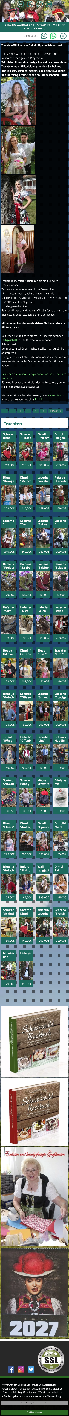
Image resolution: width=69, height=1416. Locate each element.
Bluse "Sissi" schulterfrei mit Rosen (43, 652)
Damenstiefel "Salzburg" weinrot (43, 566)
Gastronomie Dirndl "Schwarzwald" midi (25, 912)
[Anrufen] (39, 4)
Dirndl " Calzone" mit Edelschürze (25, 652)
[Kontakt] (48, 4)
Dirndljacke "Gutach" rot (8, 868)
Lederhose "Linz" (43, 739)
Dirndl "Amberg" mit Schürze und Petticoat (25, 825)
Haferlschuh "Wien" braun (43, 609)
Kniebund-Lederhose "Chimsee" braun (43, 912)
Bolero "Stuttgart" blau (25, 868)
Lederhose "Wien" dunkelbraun (60, 609)
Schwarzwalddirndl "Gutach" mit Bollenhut (25, 436)
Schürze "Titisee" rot (25, 696)
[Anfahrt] (30, 4)
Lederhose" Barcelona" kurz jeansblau (43, 479)
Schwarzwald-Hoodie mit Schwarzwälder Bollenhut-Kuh (60, 739)
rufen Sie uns (56, 395)
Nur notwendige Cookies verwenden (34, 1402)
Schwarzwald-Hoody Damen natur (25, 782)
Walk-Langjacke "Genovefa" (43, 868)
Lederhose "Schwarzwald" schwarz (43, 696)
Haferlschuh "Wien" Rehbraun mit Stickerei (25, 609)
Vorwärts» (55, 411)
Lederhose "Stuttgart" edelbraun (60, 696)
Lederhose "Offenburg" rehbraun (25, 739)
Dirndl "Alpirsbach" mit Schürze (43, 825)
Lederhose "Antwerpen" (43, 523)
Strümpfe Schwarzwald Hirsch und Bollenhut (8, 782)
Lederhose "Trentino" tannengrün (25, 523)
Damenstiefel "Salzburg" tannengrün (60, 566)
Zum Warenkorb (63, 34)
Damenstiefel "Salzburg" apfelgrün (25, 566)
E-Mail (38, 399)
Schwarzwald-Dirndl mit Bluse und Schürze (8, 436)
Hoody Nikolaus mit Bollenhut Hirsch (8, 652)
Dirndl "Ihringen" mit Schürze (8, 479)
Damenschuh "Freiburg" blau (8, 566)
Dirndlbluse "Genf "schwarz (60, 825)
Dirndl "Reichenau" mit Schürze (43, 436)
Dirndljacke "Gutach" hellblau (8, 696)
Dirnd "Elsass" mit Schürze (8, 825)
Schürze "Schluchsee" (8, 912)
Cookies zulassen (34, 1412)
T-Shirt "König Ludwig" (8, 739)
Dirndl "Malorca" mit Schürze (25, 479)
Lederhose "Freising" (60, 912)
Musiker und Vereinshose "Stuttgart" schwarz (8, 955)
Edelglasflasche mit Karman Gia (60, 782)
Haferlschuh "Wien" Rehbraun (8, 609)
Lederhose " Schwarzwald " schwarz (60, 523)
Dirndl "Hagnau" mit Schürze (60, 436)
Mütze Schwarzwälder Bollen (43, 782)
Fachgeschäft (9, 340)
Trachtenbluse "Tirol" (60, 652)
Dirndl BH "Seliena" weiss (60, 868)
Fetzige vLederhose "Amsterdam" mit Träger (60, 479)
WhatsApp (53, 35)
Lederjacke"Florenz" (25, 953)
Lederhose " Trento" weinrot (8, 523)
